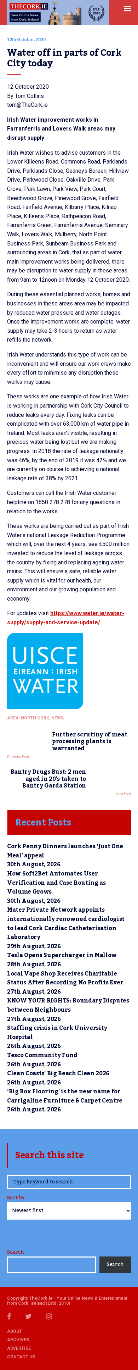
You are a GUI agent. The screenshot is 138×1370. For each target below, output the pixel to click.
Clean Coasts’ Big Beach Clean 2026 (58, 1073)
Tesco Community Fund (42, 1055)
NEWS (57, 718)
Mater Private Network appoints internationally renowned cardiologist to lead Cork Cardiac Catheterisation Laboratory (66, 923)
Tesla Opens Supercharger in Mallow (62, 955)
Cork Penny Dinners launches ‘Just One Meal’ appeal (65, 851)
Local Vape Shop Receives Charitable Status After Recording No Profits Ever (65, 978)
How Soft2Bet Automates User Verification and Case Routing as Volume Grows (56, 882)
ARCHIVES (18, 1339)
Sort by (15, 1198)
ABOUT (14, 1331)
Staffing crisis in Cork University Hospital (57, 1032)
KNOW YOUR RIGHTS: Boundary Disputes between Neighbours (68, 1005)
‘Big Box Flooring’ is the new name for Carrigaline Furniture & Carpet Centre (64, 1096)
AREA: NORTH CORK (28, 718)
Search (15, 1252)
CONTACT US (21, 1356)
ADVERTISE (19, 1348)
